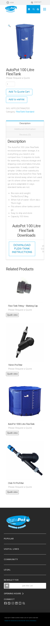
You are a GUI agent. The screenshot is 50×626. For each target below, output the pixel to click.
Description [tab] (25, 123)
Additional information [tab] (25, 129)
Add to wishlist (17, 99)
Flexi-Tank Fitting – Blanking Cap (23, 306)
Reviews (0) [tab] (25, 134)
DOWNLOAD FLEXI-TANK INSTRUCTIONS (22, 248)
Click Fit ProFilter (16, 483)
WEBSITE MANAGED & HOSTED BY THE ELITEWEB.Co (20, 620)
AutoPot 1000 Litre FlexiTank (21, 424)
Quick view (12, 315)
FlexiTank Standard (25, 111)
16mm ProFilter (15, 365)
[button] (10, 2)
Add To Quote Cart (19, 91)
